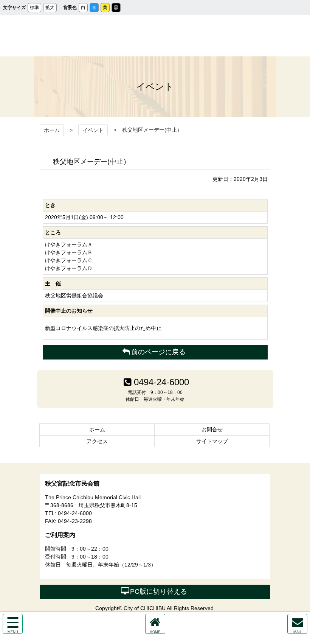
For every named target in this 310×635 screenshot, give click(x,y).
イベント (93, 130)
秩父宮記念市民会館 (155, 35)
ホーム (52, 130)
